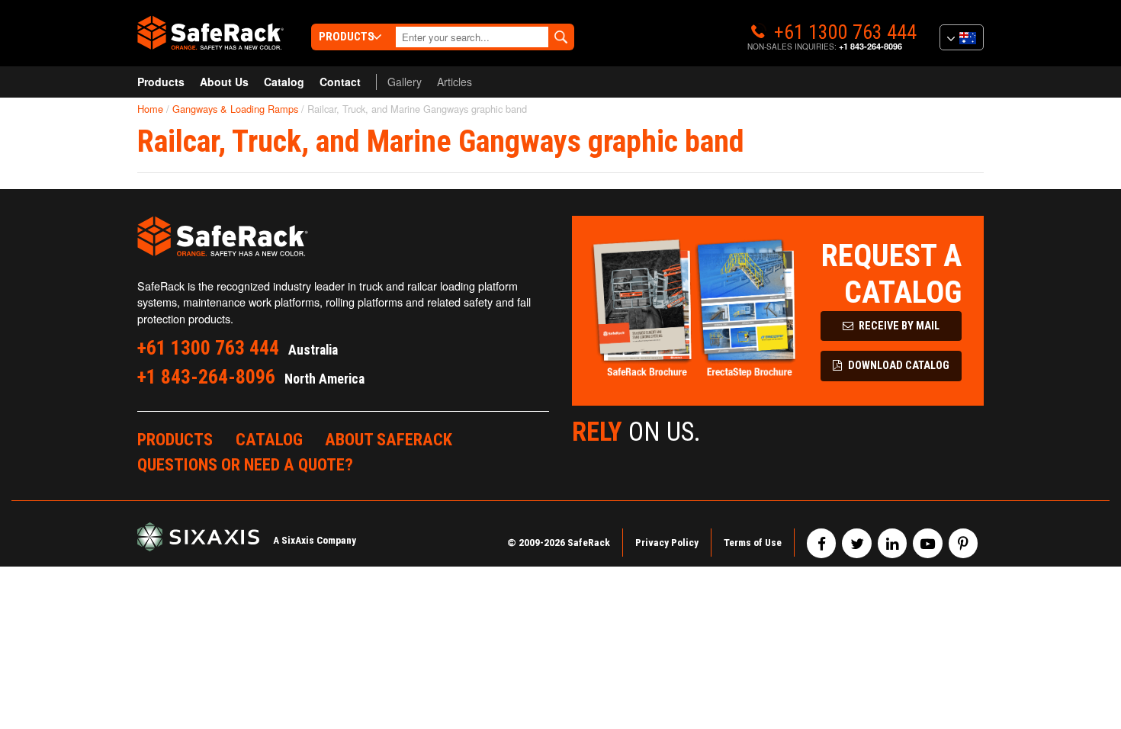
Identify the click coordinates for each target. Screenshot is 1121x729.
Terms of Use (753, 542)
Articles (454, 81)
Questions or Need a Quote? (245, 464)
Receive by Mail (898, 326)
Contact (340, 81)
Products (161, 81)
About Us (224, 81)
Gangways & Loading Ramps (235, 108)
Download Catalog (897, 365)
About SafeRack (388, 439)
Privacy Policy (667, 542)
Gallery (404, 81)
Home (150, 108)
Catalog (284, 81)
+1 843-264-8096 (870, 46)
